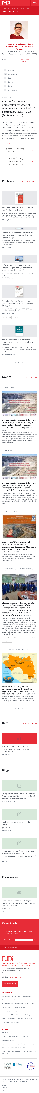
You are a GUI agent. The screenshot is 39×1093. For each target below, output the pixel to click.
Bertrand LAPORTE (30, 213)
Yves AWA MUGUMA (9, 273)
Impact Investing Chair (8, 1040)
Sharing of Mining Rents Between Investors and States (16, 161)
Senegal (5, 317)
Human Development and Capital (11, 1011)
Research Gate (24, 59)
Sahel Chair (5, 1033)
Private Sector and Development (10, 1022)
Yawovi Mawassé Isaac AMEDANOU (14, 213)
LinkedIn (23, 61)
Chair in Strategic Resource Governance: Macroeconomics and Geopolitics (19, 1052)
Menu (35, 3)
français (4, 1085)
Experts (23, 8)
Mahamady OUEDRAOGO (9, 215)
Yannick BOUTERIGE (22, 273)
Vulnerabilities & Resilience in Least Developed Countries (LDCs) (19, 1018)
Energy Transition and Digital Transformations (14, 1007)
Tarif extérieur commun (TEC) (27, 638)
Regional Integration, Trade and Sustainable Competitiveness (18, 1003)
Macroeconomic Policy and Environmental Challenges (16, 1015)
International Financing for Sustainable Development (16, 996)
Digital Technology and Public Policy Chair (13, 1048)
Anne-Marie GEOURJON (11, 348)
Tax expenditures (7, 638)
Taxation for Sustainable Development (15, 150)
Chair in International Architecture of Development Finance (18, 1044)
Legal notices (6, 1090)
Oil (10, 317)
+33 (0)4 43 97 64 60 (15, 977)
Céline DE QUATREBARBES (23, 749)
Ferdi (13, 8)
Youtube (4, 1088)
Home (4, 8)
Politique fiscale (7, 641)
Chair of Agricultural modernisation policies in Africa (16, 1036)
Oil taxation (16, 317)
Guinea (16, 638)
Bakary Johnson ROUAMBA (26, 215)
